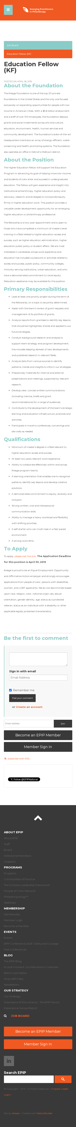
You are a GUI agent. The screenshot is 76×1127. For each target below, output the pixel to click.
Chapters (10, 861)
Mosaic (16, 1113)
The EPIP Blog (12, 961)
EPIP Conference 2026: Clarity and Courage (31, 943)
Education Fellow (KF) (19, 53)
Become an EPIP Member (38, 735)
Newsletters (11, 984)
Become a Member (16, 926)
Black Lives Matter (15, 972)
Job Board (12, 45)
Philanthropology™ (16, 896)
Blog (8, 955)
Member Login (13, 920)
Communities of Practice (19, 879)
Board (8, 849)
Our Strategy (16, 990)
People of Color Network (20, 890)
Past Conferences (15, 949)
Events (10, 932)
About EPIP (13, 832)
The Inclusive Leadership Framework (27, 885)
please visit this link (25, 556)
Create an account (29, 706)
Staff (7, 844)
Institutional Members (17, 855)
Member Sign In (38, 747)
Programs (13, 867)
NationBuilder (44, 1113)
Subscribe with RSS (18, 758)
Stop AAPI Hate (13, 978)
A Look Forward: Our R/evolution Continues (31, 967)
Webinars (10, 902)
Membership (14, 908)
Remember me (23, 690)
